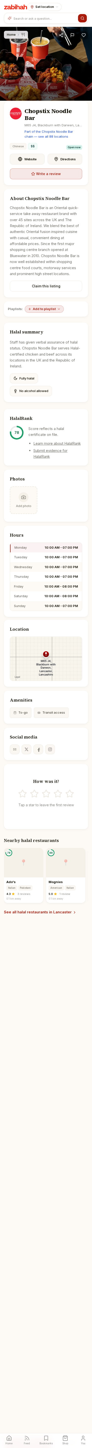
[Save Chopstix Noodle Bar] (83, 35)
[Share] (61, 35)
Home (11, 34)
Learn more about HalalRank (57, 443)
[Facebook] (38, 749)
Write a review (48, 174)
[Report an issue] (72, 35)
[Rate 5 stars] (70, 794)
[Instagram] (50, 749)
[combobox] (44, 18)
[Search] (82, 18)
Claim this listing (46, 286)
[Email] (15, 749)
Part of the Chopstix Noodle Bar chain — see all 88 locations (49, 134)
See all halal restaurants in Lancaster (38, 912)
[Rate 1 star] (22, 794)
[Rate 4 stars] (58, 794)
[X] (26, 749)
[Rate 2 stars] (34, 794)
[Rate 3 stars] (46, 794)
